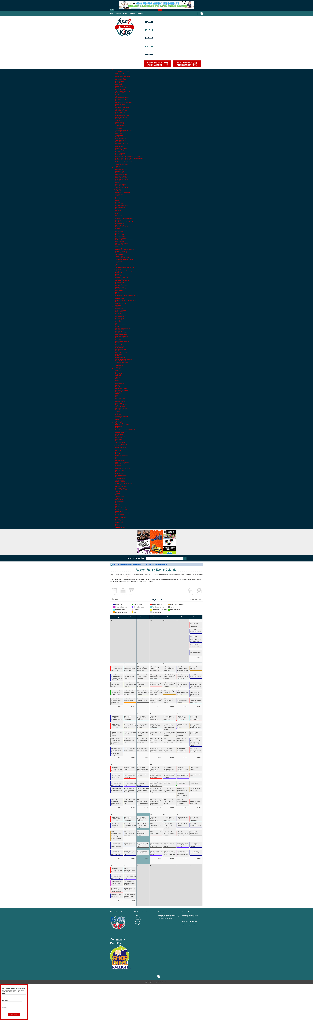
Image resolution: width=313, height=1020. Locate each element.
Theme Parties (119, 365)
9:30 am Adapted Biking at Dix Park (181, 782)
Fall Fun (117, 504)
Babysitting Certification (121, 374)
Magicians (118, 343)
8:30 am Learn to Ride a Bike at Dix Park (156, 832)
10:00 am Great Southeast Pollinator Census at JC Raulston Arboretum (182, 802)
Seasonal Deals (119, 522)
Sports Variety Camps (121, 124)
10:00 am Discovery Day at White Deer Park (169, 750)
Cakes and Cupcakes (120, 315)
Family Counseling (120, 287)
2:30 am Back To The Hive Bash (182, 818)
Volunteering (118, 421)
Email (3, 993)
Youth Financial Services (121, 187)
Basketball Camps (120, 78)
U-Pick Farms (118, 526)
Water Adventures (120, 266)
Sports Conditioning (120, 481)
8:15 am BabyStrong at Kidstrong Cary (195, 645)
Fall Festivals (118, 503)
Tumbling (117, 491)
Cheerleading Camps (120, 79)
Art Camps (118, 75)
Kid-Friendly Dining (120, 436)
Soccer (117, 477)
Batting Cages (119, 199)
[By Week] (123, 591)
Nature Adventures (120, 236)
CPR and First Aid (120, 282)
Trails (116, 264)
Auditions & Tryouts (158, 607)
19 (151, 764)
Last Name (4, 1007)
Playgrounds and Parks (121, 238)
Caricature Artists (119, 316)
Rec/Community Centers (121, 243)
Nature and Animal (120, 398)
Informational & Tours (177, 604)
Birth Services (118, 276)
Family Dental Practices (121, 289)
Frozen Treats (119, 434)
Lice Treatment (119, 292)
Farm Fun (117, 506)
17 (124, 764)
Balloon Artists (119, 311)
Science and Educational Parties (123, 359)
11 (137, 713)
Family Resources (116, 168)
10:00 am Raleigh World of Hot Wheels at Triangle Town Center (116, 701)
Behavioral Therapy (120, 272)
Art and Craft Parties (120, 310)
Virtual (117, 419)
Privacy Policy (138, 924)
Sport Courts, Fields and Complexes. (124, 249)
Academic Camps (119, 73)
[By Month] (114, 591)
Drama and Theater (120, 382)
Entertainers (118, 331)
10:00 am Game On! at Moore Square (129, 699)
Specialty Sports (119, 480)
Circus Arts (118, 375)
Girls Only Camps (119, 92)
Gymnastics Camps (120, 96)
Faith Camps (118, 84)
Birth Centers (118, 274)
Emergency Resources (121, 169)
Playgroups (118, 182)
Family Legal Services (121, 173)
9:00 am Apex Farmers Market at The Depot (195, 844)
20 (164, 764)
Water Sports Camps (120, 138)
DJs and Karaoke (119, 329)
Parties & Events (116, 307)
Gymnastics (118, 459)
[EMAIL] (199, 591)
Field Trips (118, 210)
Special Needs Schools (121, 163)
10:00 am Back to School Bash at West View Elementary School (116, 776)
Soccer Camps (119, 119)
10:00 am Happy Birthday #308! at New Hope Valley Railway (169, 740)
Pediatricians (118, 302)
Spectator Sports (119, 248)
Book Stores (118, 426)
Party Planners (119, 351)
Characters (118, 321)
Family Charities (119, 171)
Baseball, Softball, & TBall (122, 449)
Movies (117, 233)
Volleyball (117, 493)
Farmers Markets (119, 432)
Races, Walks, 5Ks (157, 604)
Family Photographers (121, 174)
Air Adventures (119, 191)
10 (124, 713)
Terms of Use (138, 922)
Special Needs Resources (122, 186)
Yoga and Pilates (119, 496)
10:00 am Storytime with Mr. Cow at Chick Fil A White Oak (129, 883)
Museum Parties (119, 346)
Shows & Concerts (121, 607)
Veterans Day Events (120, 527)
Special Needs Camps (121, 120)
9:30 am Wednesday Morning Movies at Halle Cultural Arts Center (155, 802)
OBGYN (117, 294)
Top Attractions (119, 261)
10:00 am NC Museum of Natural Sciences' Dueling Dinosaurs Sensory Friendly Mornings (116, 752)
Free (135, 612)
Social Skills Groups (120, 184)
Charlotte (160, 10)
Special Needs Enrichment (122, 410)
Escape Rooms (119, 209)
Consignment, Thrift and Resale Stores (125, 429)
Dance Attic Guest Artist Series (194, 667)
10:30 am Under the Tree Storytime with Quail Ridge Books (116, 783)
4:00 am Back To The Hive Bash (182, 824)
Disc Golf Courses (120, 207)
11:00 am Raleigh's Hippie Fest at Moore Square (116, 790)
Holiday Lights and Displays (122, 513)
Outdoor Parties (119, 347)
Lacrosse (117, 467)
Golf (116, 457)
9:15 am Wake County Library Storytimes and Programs (130, 684)
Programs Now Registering (122, 405)
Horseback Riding (119, 465)
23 (111, 814)
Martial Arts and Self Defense (122, 468)
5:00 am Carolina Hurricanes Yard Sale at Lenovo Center (195, 718)
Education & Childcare (117, 142)
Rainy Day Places (119, 241)
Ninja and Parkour (120, 470)
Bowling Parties (119, 313)
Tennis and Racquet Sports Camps (124, 130)
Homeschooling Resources (122, 177)
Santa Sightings (119, 521)
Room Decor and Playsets (122, 441)
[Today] (131, 591)
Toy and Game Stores (121, 444)
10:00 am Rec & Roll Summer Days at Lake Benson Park (182, 734)
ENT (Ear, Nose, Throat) (121, 285)
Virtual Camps (119, 135)
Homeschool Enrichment (121, 390)
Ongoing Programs (121, 612)
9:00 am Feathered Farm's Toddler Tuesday (142, 684)
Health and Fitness (120, 460)
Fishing (117, 212)
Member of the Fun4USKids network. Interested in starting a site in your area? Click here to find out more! (168, 916)
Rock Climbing (119, 473)
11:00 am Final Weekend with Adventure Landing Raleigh (116, 802)
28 (177, 814)
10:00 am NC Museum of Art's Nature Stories (130, 733)
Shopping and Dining (117, 423)
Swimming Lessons (120, 488)
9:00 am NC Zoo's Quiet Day (142, 774)
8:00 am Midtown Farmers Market (194, 733)
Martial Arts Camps (120, 104)
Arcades (117, 195)
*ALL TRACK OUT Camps (122, 71)
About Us (137, 917)
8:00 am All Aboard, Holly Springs (195, 789)
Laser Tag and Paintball (121, 227)
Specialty (117, 411)
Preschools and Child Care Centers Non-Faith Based (129, 158)
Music (116, 396)
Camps (114, 70)
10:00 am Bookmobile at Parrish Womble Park (129, 801)
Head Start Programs (120, 150)
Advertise (132, 13)
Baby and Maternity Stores (122, 424)
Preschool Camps (119, 114)
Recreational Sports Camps (122, 115)
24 (124, 814)
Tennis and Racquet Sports (122, 490)
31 (124, 865)
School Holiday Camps (121, 117)
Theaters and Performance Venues (124, 259)
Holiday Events (119, 511)
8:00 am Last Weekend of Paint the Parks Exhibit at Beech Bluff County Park (195, 639)
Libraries (117, 228)
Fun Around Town (116, 189)
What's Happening (117, 498)
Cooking (117, 377)
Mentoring (118, 393)
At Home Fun (118, 197)
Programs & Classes (117, 369)
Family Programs (119, 387)
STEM (117, 413)
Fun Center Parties (120, 338)
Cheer (117, 452)
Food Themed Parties (121, 334)
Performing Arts (119, 403)
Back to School (119, 499)
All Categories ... (157, 612)
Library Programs (139, 607)
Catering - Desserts (120, 318)
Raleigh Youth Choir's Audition (129, 768)
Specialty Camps (119, 122)
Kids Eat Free (118, 437)
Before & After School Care (122, 143)
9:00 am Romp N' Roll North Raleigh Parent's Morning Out (156, 692)
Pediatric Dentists (119, 298)
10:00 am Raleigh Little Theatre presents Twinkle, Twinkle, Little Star (169, 853)
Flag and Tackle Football (121, 455)
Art (116, 372)
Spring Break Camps (120, 125)
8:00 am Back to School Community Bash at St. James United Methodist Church (195, 742)
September (194, 599)
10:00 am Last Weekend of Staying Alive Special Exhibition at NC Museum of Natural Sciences (182, 792)
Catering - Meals (119, 320)
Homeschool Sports (120, 463)
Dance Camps (119, 83)
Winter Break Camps (120, 140)
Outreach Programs (120, 400)
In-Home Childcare (120, 153)
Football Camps (119, 86)
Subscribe (14, 1015)
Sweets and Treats (120, 442)
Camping (117, 202)
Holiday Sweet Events (121, 517)
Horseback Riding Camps (121, 99)
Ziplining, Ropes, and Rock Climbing (124, 267)
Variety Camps (119, 133)
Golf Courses (118, 220)
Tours (116, 262)
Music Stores (118, 439)
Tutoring (117, 166)
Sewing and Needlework (121, 408)
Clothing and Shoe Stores (122, 428)
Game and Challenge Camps (122, 91)
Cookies (117, 326)
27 (164, 814)
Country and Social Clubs (121, 204)
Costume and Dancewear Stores (123, 431)
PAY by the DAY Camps (121, 110)
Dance (117, 380)
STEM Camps (119, 127)
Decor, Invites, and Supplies (122, 328)
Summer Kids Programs (121, 416)
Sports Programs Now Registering (124, 483)
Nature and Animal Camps (122, 107)
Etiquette (117, 385)
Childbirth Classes (120, 279)
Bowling (117, 200)
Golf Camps (118, 94)
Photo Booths (118, 354)
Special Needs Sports (120, 478)
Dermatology (118, 284)
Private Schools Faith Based (122, 159)
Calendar (118, 13)
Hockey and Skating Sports (122, 462)
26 (151, 814)
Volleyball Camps (119, 137)
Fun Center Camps (120, 89)
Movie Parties (118, 344)
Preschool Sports (119, 472)
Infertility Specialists (120, 290)
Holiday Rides (118, 516)
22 (190, 764)
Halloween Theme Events (122, 508)
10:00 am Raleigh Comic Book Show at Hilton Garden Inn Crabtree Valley (116, 741)
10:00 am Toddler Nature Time (168, 782)
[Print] (190, 591)
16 (111, 764)
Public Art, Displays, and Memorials (124, 240)
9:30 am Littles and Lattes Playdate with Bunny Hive (129, 790)
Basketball (118, 450)
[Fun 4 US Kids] (124, 27)
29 (190, 814)
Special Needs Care (120, 303)
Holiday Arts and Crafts (121, 509)
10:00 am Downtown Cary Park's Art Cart (142, 699)
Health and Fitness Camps (122, 97)
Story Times (118, 414)
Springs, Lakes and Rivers (122, 251)
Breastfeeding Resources (121, 277)
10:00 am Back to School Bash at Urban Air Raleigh (169, 790)
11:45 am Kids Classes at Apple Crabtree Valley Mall (116, 889)
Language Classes (120, 392)
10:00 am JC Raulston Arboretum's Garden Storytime (182, 700)
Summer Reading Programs (122, 418)
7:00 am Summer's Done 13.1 (195, 774)
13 (164, 713)
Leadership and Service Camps (123, 102)
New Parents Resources (121, 179)
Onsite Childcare (119, 155)
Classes (136, 609)
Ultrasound (118, 305)
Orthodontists (118, 297)
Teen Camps (118, 128)
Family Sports (118, 454)
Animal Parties (119, 308)
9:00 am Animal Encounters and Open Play (195, 652)
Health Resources (116, 269)
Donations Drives (119, 501)
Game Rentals (119, 339)
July (116, 599)
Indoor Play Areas (120, 225)
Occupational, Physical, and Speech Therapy (126, 295)
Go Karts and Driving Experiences (124, 218)
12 (151, 713)
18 (137, 764)
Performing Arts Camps (121, 112)
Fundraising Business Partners (123, 176)
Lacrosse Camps (119, 101)
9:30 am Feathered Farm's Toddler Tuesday (142, 833)
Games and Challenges (121, 217)
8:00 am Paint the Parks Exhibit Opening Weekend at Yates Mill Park (182, 669)
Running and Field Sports (121, 475)
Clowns (117, 323)
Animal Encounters (120, 194)
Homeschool (118, 151)
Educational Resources (121, 148)
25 (137, 814)
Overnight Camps (119, 109)
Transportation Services (121, 164)
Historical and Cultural (121, 388)
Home (111, 13)
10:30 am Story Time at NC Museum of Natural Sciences (182, 750)
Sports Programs (116, 446)
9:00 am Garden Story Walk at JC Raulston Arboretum (129, 676)
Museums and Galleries (121, 235)
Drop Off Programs (120, 146)
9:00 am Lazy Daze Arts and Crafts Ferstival (116, 825)
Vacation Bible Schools (121, 132)
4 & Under (118, 370)
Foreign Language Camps (122, 88)
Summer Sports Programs (122, 485)
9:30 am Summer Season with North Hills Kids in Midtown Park (142, 802)
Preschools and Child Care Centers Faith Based (127, 156)
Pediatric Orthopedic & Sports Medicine (125, 300)
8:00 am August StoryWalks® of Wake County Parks (195, 625)
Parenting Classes (120, 401)
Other (172, 607)
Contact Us (138, 919)
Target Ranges (119, 256)
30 (111, 865)
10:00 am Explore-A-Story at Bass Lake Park (129, 740)
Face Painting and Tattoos (122, 333)
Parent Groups (119, 181)
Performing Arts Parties (121, 352)
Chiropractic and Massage (122, 280)
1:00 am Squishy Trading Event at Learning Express (154, 668)
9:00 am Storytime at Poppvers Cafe (155, 733)
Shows (117, 524)
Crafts (116, 378)
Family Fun (118, 604)
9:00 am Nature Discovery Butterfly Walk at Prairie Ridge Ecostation (169, 727)
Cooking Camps (119, 81)
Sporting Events (120, 609)
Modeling (117, 395)
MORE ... (199, 657)
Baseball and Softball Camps (122, 76)
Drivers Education (119, 383)
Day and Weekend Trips (121, 205)
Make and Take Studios (121, 230)
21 (177, 764)
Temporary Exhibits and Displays (123, 258)
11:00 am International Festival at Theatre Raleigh (116, 883)
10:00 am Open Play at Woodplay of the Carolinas (129, 692)
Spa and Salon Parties (121, 361)
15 (190, 713)
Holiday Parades (119, 514)
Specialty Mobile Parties (121, 362)
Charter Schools (119, 145)
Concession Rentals (120, 325)
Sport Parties (118, 364)
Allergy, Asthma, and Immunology (124, 271)
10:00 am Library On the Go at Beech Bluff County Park (142, 740)
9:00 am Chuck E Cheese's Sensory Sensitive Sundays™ (116, 692)
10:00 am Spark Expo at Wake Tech (169, 691)
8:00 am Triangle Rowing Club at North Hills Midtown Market (195, 726)
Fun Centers (118, 215)
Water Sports (118, 495)
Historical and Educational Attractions (124, 222)
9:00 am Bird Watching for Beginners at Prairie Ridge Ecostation (169, 826)
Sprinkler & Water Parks (121, 253)
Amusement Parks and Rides (122, 192)
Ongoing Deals (119, 519)
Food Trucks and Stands (121, 336)
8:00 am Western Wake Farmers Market (195, 630)
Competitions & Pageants (159, 609)
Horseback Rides (119, 223)
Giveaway (140, 13)
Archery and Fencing (120, 447)
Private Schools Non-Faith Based (123, 161)
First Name (5, 1000)
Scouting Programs (120, 406)
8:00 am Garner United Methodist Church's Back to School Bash (194, 693)
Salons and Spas (119, 244)
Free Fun (117, 213)
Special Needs (138, 604)
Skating (117, 246)
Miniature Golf (119, 231)
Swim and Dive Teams (121, 486)
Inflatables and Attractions (122, 341)
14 (177, 713)
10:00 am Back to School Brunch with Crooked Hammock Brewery (116, 845)
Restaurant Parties (120, 357)
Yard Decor (118, 367)
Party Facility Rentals (120, 349)
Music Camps (118, 106)
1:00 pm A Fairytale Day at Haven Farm (116, 895)
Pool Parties (118, 356)
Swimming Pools (119, 254)
